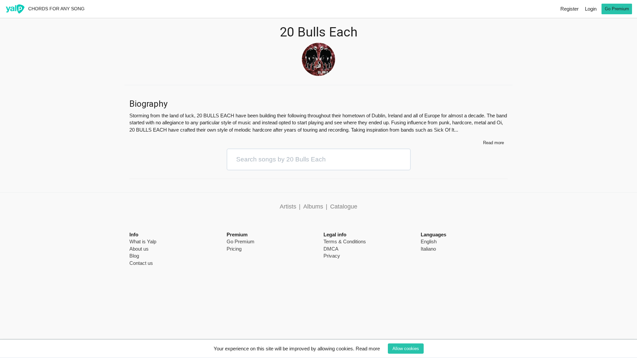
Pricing (234, 249)
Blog (134, 256)
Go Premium (617, 8)
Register (569, 9)
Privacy (331, 256)
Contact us (141, 263)
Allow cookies (405, 348)
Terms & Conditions (344, 241)
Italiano (428, 249)
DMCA (330, 249)
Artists (288, 206)
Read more (368, 348)
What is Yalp (142, 241)
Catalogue (343, 206)
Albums (313, 206)
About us (139, 249)
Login (591, 9)
